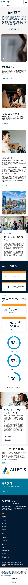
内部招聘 (4, 520)
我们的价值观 (14, 29)
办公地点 (4, 526)
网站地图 (4, 530)
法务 (3, 547)
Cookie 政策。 (8, 575)
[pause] (4, 59)
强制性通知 (4, 550)
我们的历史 (4, 185)
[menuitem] (14, 517)
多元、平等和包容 (9, 436)
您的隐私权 (4, 544)
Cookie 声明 (5, 540)
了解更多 (4, 463)
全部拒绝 (14, 582)
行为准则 (4, 537)
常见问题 (4, 523)
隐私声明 (4, 554)
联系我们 (4, 517)
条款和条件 (4, 557)
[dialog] (14, 576)
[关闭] (26, 570)
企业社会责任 (8, 440)
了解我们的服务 (5, 78)
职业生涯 (5, 491)
